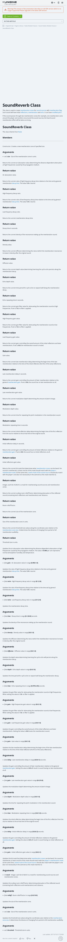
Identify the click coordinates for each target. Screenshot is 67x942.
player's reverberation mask (54, 860)
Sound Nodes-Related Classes (47, 26)
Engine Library (19, 26)
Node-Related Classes (31, 26)
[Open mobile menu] (62, 2)
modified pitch (57, 112)
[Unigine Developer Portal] (10, 3)
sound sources (41, 110)
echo (42, 112)
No (30, 938)
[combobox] (53, 2)
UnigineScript (9, 26)
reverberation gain (14, 382)
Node (20, 132)
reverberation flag (56, 110)
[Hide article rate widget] (34, 938)
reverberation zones (27, 110)
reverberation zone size (10, 530)
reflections (24, 112)
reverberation (32, 112)
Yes (23, 938)
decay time (15, 183)
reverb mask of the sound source (39, 473)
